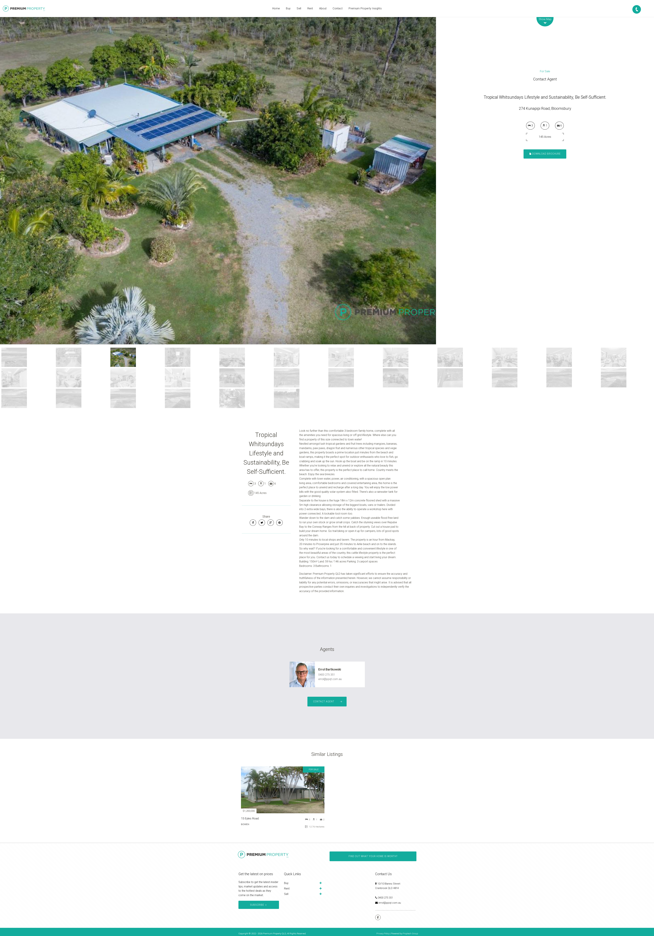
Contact (337, 8)
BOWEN (245, 824)
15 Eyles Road (250, 818)
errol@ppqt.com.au (330, 679)
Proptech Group (410, 933)
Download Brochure (546, 153)
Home (276, 8)
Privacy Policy (383, 933)
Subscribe (257, 904)
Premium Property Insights (365, 8)
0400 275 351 (326, 674)
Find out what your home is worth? (373, 856)
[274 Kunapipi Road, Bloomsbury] (218, 180)
